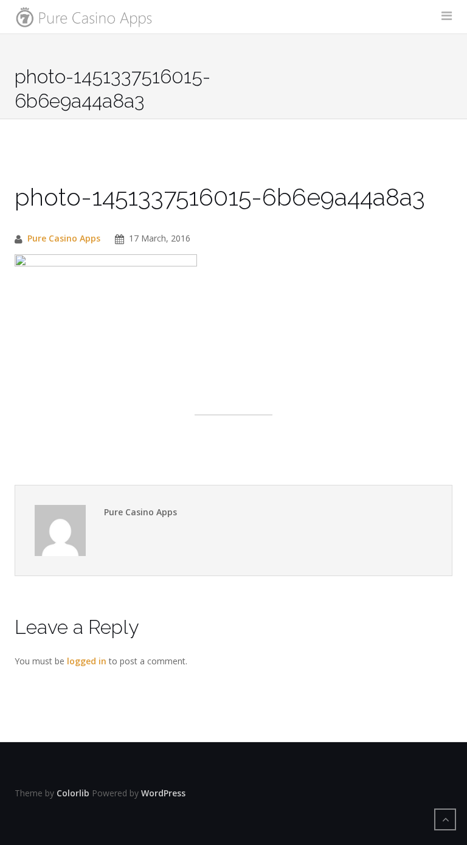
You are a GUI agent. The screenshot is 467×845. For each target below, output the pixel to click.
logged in (86, 661)
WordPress (163, 793)
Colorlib (73, 793)
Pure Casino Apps (63, 238)
